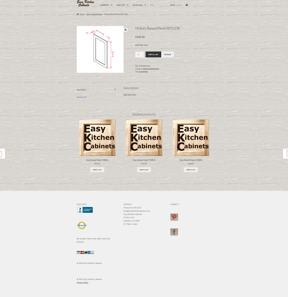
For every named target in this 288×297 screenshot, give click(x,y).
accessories (143, 72)
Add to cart (153, 54)
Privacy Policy (82, 282)
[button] (126, 30)
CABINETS (104, 5)
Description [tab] (81, 89)
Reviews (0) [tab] (81, 97)
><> (151, 5)
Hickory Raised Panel (94, 14)
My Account (138, 5)
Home (82, 14)
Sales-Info (121, 5)
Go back (167, 54)
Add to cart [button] (97, 170)
